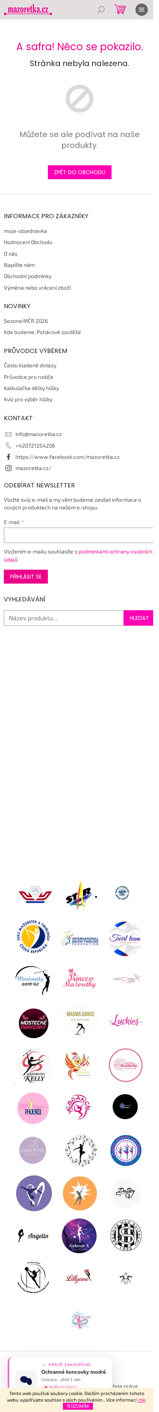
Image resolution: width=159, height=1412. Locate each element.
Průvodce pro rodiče (28, 376)
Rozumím (78, 1406)
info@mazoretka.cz (38, 434)
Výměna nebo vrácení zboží (37, 287)
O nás (10, 253)
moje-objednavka (25, 230)
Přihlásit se (26, 576)
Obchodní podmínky (27, 276)
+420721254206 (35, 445)
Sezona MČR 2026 (26, 320)
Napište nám (19, 264)
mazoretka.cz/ (33, 468)
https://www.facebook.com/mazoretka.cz (67, 456)
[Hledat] (101, 9)
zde (141, 1399)
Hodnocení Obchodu (28, 242)
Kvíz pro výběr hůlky (28, 399)
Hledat (139, 618)
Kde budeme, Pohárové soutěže (42, 332)
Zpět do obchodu (79, 172)
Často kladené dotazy (30, 365)
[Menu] (141, 9)
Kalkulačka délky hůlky (31, 388)
